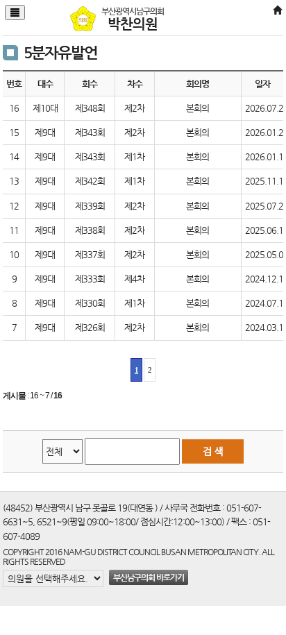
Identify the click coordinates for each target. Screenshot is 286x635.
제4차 (134, 278)
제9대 (45, 132)
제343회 (90, 132)
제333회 (90, 278)
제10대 (45, 108)
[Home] (277, 11)
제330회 (90, 303)
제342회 (90, 181)
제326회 (90, 327)
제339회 (90, 206)
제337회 (90, 254)
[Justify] (15, 12)
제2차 (134, 108)
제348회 (90, 108)
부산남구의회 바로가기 (148, 577)
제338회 (90, 230)
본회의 (197, 108)
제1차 (134, 156)
